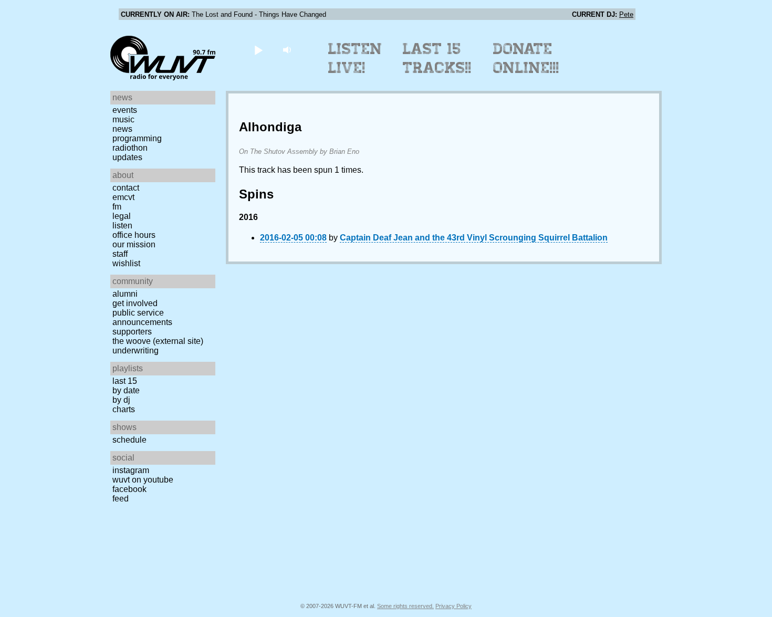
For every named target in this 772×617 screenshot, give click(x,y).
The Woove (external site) (157, 341)
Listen (122, 225)
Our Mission (133, 244)
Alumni (125, 293)
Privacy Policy (453, 606)
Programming (137, 138)
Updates (127, 157)
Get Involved (135, 303)
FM (116, 206)
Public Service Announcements (142, 317)
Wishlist (126, 263)
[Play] (258, 49)
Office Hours (133, 235)
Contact (125, 187)
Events (124, 110)
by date (126, 390)
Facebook (129, 489)
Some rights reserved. (405, 606)
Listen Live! (355, 58)
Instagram (130, 470)
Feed (120, 498)
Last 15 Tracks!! (437, 58)
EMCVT (123, 197)
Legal (121, 216)
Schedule (129, 439)
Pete (626, 14)
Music (123, 119)
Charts (123, 409)
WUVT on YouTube (142, 479)
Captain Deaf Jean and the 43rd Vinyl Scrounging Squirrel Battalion (474, 237)
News (122, 128)
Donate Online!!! (526, 58)
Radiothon (130, 147)
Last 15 (124, 381)
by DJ (121, 399)
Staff (120, 253)
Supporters (132, 331)
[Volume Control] (288, 49)
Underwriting (135, 350)
